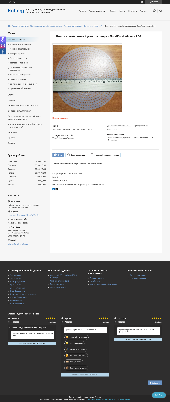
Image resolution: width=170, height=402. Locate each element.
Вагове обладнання (18, 58)
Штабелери (95, 281)
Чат (161, 395)
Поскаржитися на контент (98, 399)
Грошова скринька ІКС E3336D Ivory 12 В (81, 330)
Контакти (132, 11)
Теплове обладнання (73, 26)
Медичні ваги (16, 300)
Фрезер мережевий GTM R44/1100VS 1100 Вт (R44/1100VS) (136, 331)
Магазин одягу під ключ (20, 44)
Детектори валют (138, 275)
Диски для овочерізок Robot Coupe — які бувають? (25, 125)
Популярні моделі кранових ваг (23, 105)
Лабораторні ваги (18, 288)
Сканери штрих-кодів (59, 281)
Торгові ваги (15, 275)
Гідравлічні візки (97, 278)
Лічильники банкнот (138, 278)
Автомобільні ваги (18, 297)
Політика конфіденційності (119, 399)
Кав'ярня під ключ (18, 53)
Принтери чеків (57, 284)
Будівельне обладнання (20, 88)
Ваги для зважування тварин (23, 294)
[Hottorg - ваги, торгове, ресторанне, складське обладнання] (16, 11)
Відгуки (11, 143)
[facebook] (53, 190)
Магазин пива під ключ (20, 49)
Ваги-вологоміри (17, 304)
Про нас (143, 11)
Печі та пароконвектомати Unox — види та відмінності (24, 117)
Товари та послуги (97, 11)
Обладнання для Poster (19, 111)
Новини (122, 11)
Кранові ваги (15, 285)
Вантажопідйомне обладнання (23, 84)
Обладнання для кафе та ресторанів (46, 26)
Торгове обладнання (19, 63)
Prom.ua (98, 397)
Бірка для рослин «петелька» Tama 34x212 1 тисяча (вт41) (33, 335)
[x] (57, 190)
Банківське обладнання (20, 75)
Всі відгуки (155, 383)
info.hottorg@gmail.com (18, 244)
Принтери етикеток (58, 287)
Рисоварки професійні (93, 26)
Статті (113, 11)
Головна (82, 11)
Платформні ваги (17, 291)
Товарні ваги (15, 278)
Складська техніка (18, 79)
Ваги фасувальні (17, 281)
